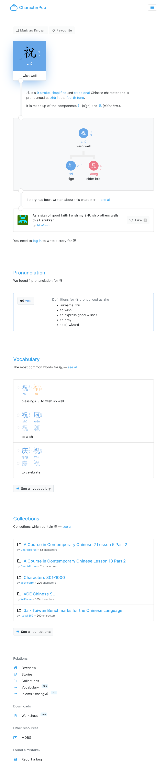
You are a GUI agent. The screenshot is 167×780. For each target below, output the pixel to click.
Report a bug (32, 759)
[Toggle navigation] (152, 7)
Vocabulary (30, 687)
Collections (30, 681)
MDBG (26, 737)
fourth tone (75, 98)
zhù (53, 98)
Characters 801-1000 (44, 577)
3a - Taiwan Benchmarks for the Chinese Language (73, 610)
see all (106, 200)
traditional (82, 93)
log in (37, 241)
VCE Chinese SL (39, 594)
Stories (27, 674)
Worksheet (30, 716)
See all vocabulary (35, 488)
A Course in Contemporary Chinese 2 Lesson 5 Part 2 (75, 544)
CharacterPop (32, 7)
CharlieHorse (28, 549)
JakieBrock (43, 225)
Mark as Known (33, 30)
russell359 (27, 615)
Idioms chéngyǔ (35, 694)
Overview (29, 668)
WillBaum (26, 599)
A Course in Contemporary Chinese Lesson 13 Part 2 (75, 561)
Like (140, 220)
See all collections (35, 632)
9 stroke (43, 93)
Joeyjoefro (27, 582)
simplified (59, 93)
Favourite (64, 30)
